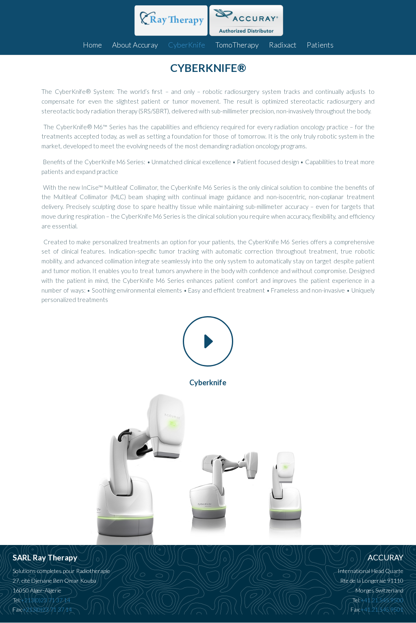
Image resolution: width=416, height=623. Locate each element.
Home (92, 45)
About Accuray (135, 45)
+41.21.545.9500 (381, 600)
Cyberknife (207, 382)
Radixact (283, 45)
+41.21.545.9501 (381, 609)
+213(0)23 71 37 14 (45, 600)
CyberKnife (186, 45)
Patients (320, 45)
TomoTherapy (237, 45)
